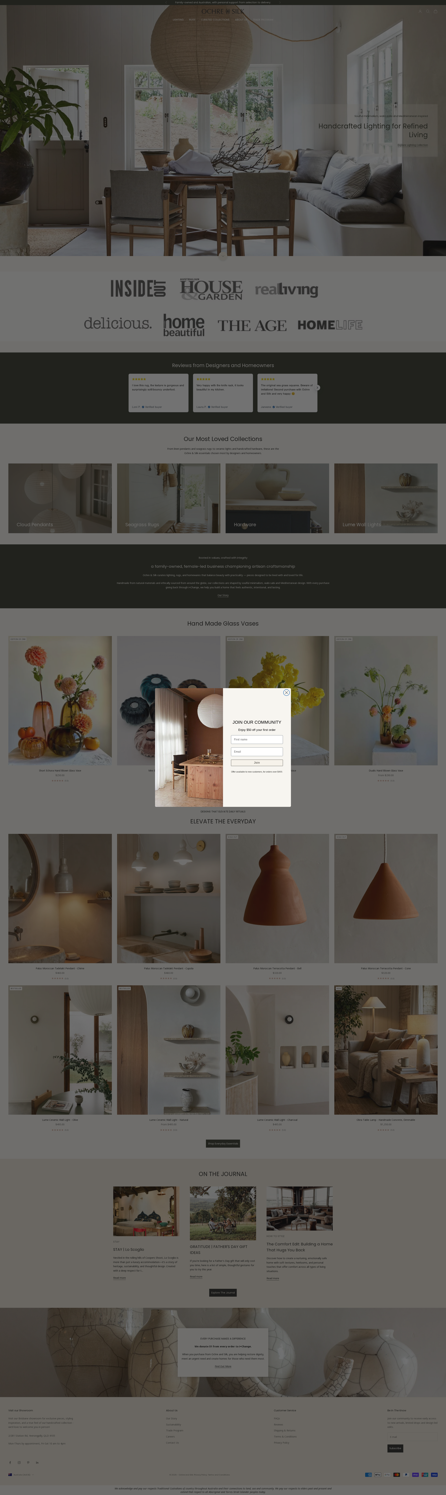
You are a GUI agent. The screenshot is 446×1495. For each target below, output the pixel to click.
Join (257, 762)
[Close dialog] (286, 693)
